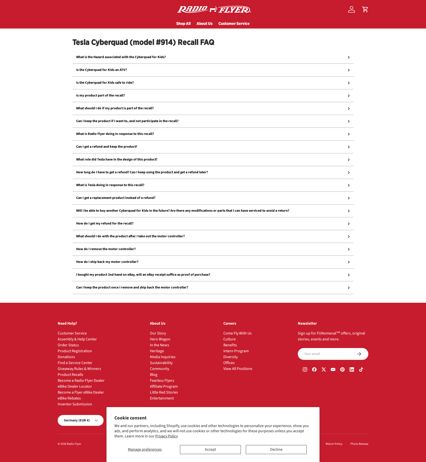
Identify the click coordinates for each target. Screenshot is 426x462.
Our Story (158, 333)
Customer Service (234, 23)
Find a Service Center (75, 363)
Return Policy (334, 444)
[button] (365, 9)
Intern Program (236, 351)
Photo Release (359, 444)
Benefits (230, 345)
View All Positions (237, 368)
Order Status (68, 345)
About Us (204, 23)
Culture (229, 339)
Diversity (230, 357)
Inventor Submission (75, 404)
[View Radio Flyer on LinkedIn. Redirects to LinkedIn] (352, 370)
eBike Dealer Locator (75, 386)
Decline (276, 449)
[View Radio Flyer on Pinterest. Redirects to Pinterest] (342, 370)
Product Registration (75, 351)
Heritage (157, 351)
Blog (153, 374)
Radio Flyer (74, 444)
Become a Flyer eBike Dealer (81, 392)
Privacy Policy (166, 436)
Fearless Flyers (162, 380)
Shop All (183, 23)
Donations (66, 357)
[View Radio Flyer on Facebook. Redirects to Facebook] (314, 370)
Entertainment (162, 398)
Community (159, 368)
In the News (159, 345)
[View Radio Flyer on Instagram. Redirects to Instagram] (305, 370)
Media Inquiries (163, 357)
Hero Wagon (160, 339)
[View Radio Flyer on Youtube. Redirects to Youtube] (333, 370)
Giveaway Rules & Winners (79, 368)
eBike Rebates (69, 398)
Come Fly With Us (237, 333)
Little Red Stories (164, 392)
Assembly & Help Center (77, 339)
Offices (229, 363)
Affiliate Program (164, 386)
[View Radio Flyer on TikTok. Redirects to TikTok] (361, 370)
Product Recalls (70, 374)
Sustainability (161, 363)
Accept (210, 449)
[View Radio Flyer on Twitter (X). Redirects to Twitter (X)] (323, 370)
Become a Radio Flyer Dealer (81, 380)
